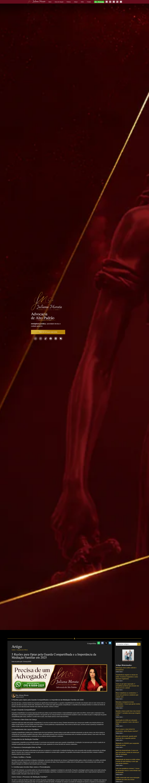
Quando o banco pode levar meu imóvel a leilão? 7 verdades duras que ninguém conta (128, 713)
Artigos (76, 2)
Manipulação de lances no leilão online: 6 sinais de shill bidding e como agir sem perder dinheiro (128, 761)
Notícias (69, 2)
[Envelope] (121, 2)
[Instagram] (110, 2)
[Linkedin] (114, 2)
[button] (98, 643)
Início (50, 2)
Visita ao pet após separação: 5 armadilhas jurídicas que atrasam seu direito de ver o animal (127, 686)
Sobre (82, 2)
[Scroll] (61, 338)
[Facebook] (106, 2)
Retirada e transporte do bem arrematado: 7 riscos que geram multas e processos (128, 704)
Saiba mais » (119, 671)
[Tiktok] (117, 2)
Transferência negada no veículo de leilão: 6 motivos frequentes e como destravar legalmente (127, 676)
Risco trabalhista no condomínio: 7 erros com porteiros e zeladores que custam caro (127, 695)
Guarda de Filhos (22, 650)
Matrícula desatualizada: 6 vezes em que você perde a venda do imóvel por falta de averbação (127, 752)
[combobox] (126, 644)
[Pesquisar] (138, 644)
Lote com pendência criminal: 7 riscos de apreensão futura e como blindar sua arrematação (128, 770)
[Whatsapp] (35, 338)
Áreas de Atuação (59, 2)
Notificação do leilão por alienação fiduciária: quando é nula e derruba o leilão (127, 722)
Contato (89, 2)
